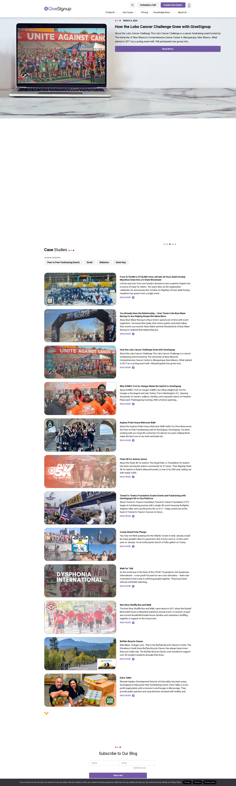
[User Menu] (189, 5)
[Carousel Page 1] (164, 244)
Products (110, 12)
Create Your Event (173, 5)
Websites (104, 262)
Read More (167, 49)
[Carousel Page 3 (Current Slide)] (170, 244)
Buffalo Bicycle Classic (131, 641)
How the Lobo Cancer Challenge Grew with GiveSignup (147, 349)
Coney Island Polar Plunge (133, 532)
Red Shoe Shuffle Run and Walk (135, 605)
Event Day (121, 262)
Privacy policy (210, 782)
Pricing (144, 12)
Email (89, 262)
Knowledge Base (162, 12)
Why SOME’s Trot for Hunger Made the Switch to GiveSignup (150, 386)
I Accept (187, 782)
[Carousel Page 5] (175, 244)
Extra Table (125, 677)
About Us (182, 12)
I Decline (197, 782)
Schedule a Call (148, 5)
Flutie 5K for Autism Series (133, 459)
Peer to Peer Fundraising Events (63, 262)
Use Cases (128, 12)
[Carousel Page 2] (167, 244)
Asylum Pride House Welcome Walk (138, 422)
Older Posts (46, 713)
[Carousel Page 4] (172, 244)
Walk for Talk (126, 568)
